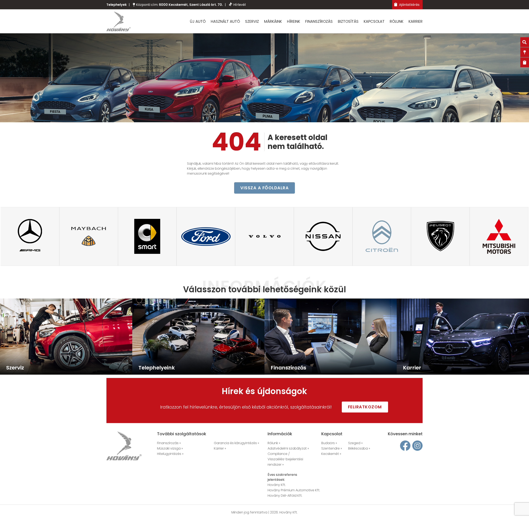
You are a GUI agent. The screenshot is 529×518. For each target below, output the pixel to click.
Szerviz (252, 21)
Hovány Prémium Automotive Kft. (294, 490)
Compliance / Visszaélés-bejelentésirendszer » (285, 459)
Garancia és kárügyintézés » (236, 443)
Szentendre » (331, 448)
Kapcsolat (374, 21)
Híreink (293, 21)
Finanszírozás (319, 21)
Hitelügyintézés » (170, 453)
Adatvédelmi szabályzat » (288, 448)
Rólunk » (274, 443)
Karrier (416, 21)
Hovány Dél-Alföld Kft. (285, 495)
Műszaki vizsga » (170, 448)
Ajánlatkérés (408, 4)
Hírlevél (239, 4)
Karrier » (220, 448)
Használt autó (225, 21)
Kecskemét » (331, 453)
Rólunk (396, 21)
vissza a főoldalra (264, 188)
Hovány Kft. (277, 484)
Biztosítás (348, 21)
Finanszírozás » (169, 443)
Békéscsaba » (359, 448)
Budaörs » (329, 443)
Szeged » (355, 443)
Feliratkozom (365, 407)
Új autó (198, 21)
